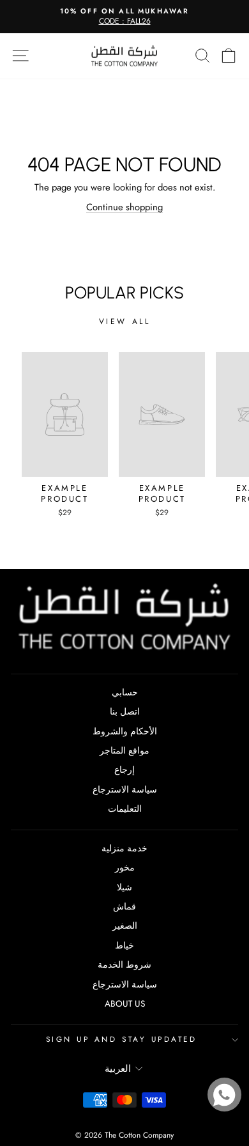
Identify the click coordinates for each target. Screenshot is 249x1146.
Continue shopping (124, 207)
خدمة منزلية (124, 848)
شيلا (124, 887)
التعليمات (125, 808)
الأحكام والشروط (125, 731)
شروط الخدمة (124, 964)
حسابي (125, 692)
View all (125, 321)
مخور (125, 867)
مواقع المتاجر (124, 750)
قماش (124, 906)
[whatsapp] (224, 1094)
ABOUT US (125, 1003)
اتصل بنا (125, 711)
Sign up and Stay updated (121, 1039)
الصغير (124, 925)
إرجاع (124, 769)
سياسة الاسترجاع (125, 789)
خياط (124, 945)
